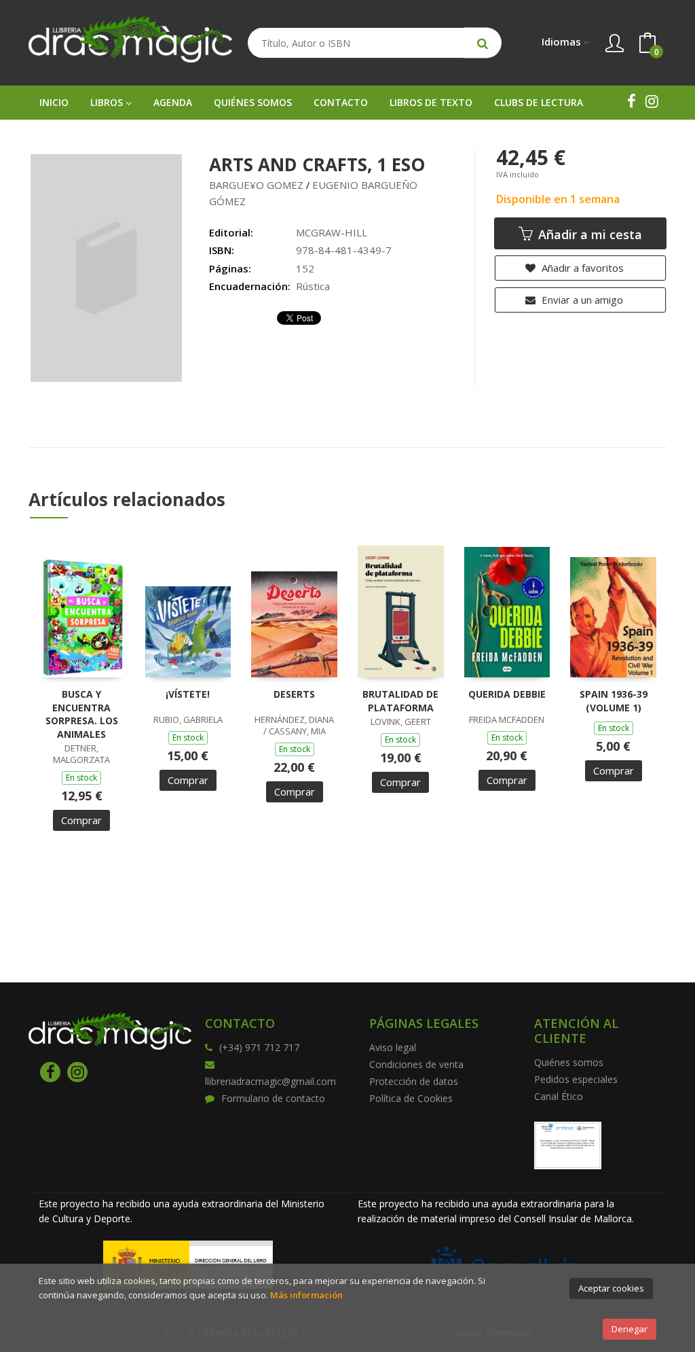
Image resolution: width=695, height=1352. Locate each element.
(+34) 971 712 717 (259, 1047)
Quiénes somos (568, 1062)
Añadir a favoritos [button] (581, 267)
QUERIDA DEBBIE (507, 694)
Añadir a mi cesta (588, 234)
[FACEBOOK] (631, 101)
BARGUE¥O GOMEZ (256, 185)
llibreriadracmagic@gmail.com (270, 1081)
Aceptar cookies (611, 1288)
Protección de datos (413, 1081)
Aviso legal (392, 1047)
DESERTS (294, 694)
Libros (108, 102)
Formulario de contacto (273, 1098)
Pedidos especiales (576, 1079)
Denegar (629, 1329)
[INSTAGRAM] (651, 101)
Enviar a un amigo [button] (581, 299)
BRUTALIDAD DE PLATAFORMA (400, 701)
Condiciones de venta (416, 1064)
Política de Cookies (411, 1098)
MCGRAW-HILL (331, 232)
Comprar (81, 820)
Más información (306, 1295)
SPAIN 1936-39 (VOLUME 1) (613, 701)
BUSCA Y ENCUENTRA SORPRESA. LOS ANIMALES (81, 714)
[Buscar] (483, 43)
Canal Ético (558, 1096)
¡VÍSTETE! (188, 694)
